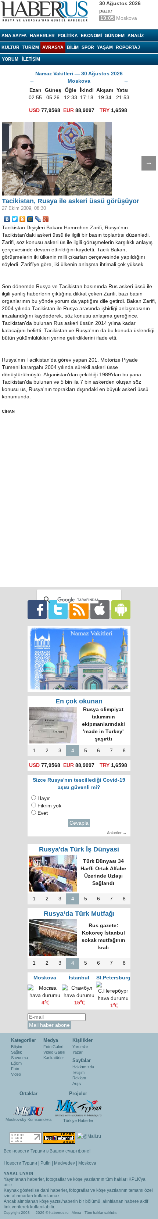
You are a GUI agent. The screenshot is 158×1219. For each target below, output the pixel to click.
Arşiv (77, 1083)
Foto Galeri (53, 1046)
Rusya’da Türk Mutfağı (79, 913)
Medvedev (64, 1163)
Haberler (42, 35)
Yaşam (105, 47)
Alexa (76, 1213)
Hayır (43, 798)
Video (16, 1074)
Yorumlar (80, 1046)
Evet (42, 813)
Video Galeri (54, 1052)
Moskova (87, 1163)
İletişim (78, 1072)
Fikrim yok (49, 806)
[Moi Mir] (30, 219)
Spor (88, 47)
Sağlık (16, 1052)
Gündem (115, 35)
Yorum (10, 59)
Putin (45, 1163)
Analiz (136, 35)
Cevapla (79, 823)
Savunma (19, 1057)
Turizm (30, 47)
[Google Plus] (46, 219)
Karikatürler (53, 1057)
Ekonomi (91, 35)
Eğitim (16, 1063)
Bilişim (16, 1046)
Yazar (77, 1052)
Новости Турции (20, 1163)
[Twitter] (15, 219)
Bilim (73, 47)
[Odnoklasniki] (22, 219)
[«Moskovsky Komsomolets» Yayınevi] (28, 1107)
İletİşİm (31, 59)
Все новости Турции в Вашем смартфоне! (47, 1151)
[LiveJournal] (38, 219)
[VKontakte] (7, 219)
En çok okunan (79, 701)
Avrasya (53, 47)
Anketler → (117, 833)
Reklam (79, 1078)
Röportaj (128, 47)
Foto (15, 1068)
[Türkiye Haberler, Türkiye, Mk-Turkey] (78, 1107)
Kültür (10, 47)
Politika (68, 35)
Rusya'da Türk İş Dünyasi (79, 849)
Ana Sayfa (14, 35)
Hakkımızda (83, 1067)
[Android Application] (120, 609)
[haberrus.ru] (46, 11)
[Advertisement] (79, 501)
